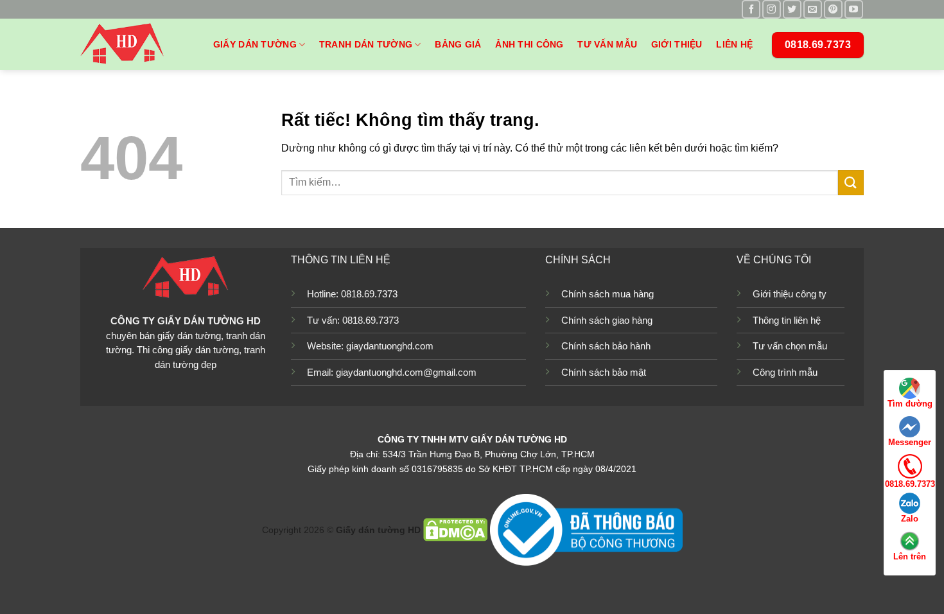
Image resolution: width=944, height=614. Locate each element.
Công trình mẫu (785, 372)
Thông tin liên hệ (787, 320)
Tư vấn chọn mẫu (790, 345)
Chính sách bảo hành (606, 345)
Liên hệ (734, 44)
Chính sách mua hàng (607, 293)
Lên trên (909, 556)
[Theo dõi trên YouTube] (853, 9)
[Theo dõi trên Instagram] (771, 9)
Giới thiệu (677, 44)
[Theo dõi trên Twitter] (792, 9)
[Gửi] (851, 182)
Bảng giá (458, 44)
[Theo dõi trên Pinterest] (833, 9)
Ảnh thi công (529, 44)
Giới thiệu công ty (789, 293)
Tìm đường (909, 403)
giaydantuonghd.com (389, 345)
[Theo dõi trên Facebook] (751, 9)
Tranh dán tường (365, 44)
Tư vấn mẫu (607, 44)
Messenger (909, 442)
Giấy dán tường (255, 44)
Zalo (909, 518)
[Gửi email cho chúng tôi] (812, 9)
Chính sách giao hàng (606, 320)
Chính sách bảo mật (603, 372)
